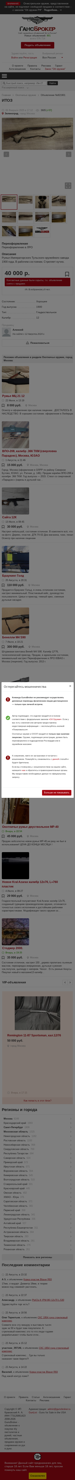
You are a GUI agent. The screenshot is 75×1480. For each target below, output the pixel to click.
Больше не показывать (56, 792)
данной (55, 759)
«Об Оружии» (55, 719)
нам (23, 770)
